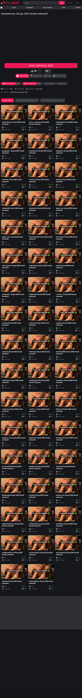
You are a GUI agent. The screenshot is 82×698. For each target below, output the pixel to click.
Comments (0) (61, 76)
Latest (14, 7)
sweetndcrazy (49, 83)
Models (78, 7)
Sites (63, 7)
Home (1, 7)
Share (49, 76)
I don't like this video (35, 71)
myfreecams (61, 83)
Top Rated (29, 7)
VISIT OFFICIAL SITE (41, 65)
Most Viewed (47, 7)
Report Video (37, 76)
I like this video (32, 71)
